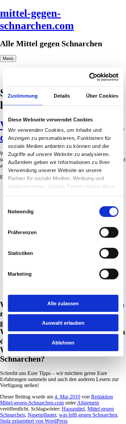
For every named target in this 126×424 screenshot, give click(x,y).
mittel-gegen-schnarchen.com (37, 19)
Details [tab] (62, 95)
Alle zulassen (63, 303)
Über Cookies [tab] (102, 95)
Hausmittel (73, 409)
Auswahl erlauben (63, 323)
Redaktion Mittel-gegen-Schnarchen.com (56, 400)
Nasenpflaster (42, 415)
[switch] (108, 232)
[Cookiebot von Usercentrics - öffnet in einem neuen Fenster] (89, 77)
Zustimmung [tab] (23, 95)
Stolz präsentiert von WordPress (34, 421)
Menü (8, 58)
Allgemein (88, 403)
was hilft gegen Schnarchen (88, 415)
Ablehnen (63, 342)
